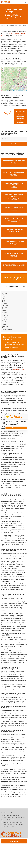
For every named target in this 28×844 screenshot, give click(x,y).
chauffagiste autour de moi (19, 61)
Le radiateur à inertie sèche (12, 342)
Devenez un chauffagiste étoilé (12, 824)
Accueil (2, 25)
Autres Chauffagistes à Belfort (14, 278)
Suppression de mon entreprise (12, 822)
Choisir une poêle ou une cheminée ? (14, 344)
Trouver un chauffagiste (9, 25)
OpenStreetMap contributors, (18, 90)
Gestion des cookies (8, 827)
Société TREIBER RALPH (14, 207)
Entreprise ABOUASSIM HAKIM (14, 265)
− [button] (2, 70)
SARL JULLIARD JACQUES (14, 219)
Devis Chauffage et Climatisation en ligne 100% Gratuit (13, 818)
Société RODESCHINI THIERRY (14, 242)
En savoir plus (16, 428)
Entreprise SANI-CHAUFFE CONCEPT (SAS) (14, 230)
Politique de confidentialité (10, 815)
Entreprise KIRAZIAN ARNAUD (14, 161)
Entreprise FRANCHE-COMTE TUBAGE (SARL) (14, 184)
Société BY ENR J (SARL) (14, 253)
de (18, 369)
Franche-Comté (18, 25)
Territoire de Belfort (14, 33)
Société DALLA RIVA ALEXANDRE (14, 172)
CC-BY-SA (25, 90)
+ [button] (2, 68)
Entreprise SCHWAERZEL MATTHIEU (14, 195)
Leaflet (8, 90)
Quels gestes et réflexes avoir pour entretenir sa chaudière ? (14, 346)
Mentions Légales (7, 813)
